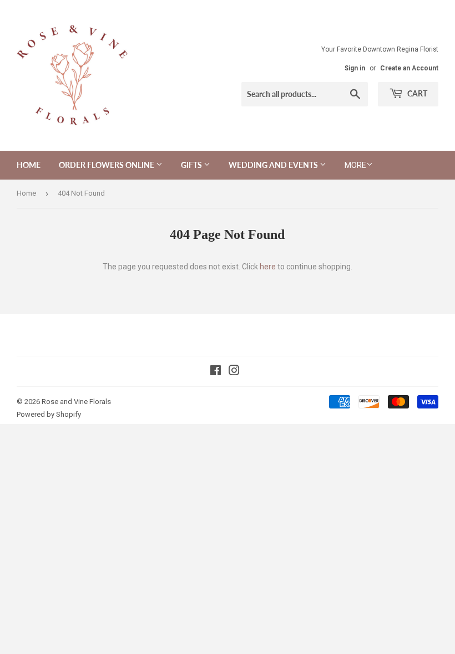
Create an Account (409, 68)
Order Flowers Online (107, 165)
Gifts (192, 165)
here (268, 266)
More (355, 165)
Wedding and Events (274, 165)
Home (29, 165)
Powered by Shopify (49, 414)
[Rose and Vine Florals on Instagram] (234, 371)
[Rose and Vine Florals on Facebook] (215, 371)
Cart (416, 93)
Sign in (355, 68)
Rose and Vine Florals (76, 401)
